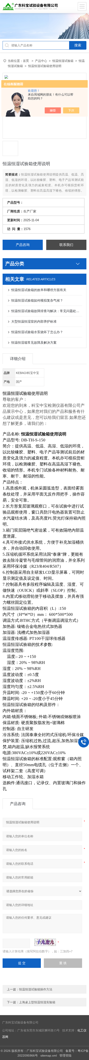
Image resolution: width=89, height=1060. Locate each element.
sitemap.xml (48, 1055)
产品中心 (41, 61)
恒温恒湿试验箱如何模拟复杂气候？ (37, 300)
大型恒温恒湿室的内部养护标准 (34, 321)
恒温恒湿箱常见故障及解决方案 (34, 342)
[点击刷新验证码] (45, 942)
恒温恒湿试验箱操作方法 (35, 989)
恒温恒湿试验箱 (62, 61)
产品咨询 (23, 245)
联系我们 (66, 245)
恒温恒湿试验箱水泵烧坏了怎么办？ (37, 332)
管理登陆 (65, 1055)
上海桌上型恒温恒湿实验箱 (37, 1002)
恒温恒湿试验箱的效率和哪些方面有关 (38, 290)
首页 (26, 61)
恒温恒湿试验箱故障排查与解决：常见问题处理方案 (46, 311)
